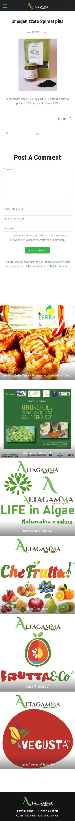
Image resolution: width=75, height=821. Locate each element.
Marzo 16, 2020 (32, 32)
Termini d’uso (25, 810)
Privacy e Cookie (48, 810)
